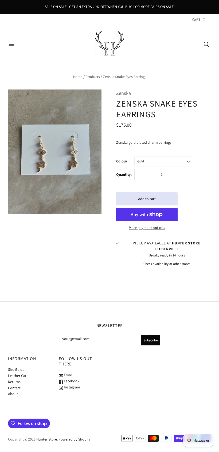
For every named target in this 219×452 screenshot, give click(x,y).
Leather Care (18, 376)
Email (68, 375)
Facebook (71, 381)
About (13, 394)
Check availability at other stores (166, 264)
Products (92, 77)
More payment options (147, 228)
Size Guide (16, 369)
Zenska (123, 93)
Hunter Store (46, 439)
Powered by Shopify (74, 439)
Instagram (71, 387)
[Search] (206, 44)
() (199, 19)
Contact (14, 388)
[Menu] (11, 44)
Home (78, 77)
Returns (14, 382)
